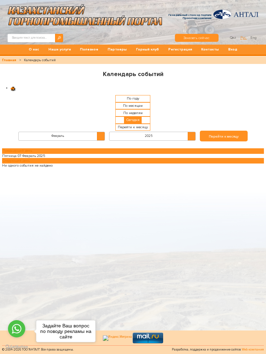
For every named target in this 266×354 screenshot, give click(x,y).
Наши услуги (59, 49)
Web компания (253, 350)
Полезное (89, 49)
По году (133, 98)
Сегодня (133, 120)
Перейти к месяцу (133, 127)
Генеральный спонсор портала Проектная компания (189, 16)
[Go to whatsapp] (16, 328)
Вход (232, 49)
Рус (243, 38)
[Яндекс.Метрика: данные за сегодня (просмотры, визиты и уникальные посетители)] (117, 338)
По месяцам (133, 106)
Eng (253, 38)
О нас (34, 49)
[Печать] (13, 88)
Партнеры (117, 49)
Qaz (233, 38)
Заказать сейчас (197, 38)
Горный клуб (147, 49)
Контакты (210, 49)
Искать (59, 38)
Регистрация (180, 49)
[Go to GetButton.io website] (17, 347)
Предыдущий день (17, 151)
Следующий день (16, 161)
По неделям (133, 113)
